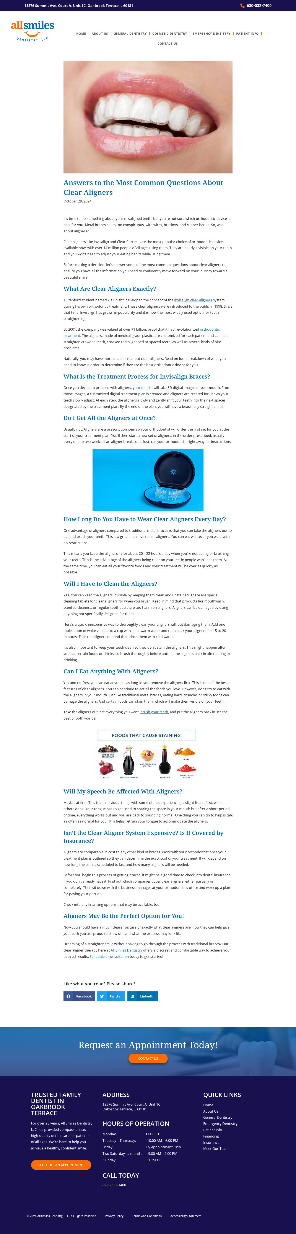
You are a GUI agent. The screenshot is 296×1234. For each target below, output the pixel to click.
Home (81, 33)
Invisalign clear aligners (193, 300)
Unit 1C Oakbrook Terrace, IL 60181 (140, 1107)
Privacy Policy (114, 1216)
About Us (100, 33)
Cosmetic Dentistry (169, 33)
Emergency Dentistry (212, 33)
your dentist (143, 387)
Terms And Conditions (147, 1216)
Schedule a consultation (109, 956)
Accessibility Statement (186, 1216)
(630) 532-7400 (114, 1185)
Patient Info (247, 33)
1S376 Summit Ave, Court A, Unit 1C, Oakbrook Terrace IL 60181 (78, 5)
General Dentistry (130, 33)
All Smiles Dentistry (126, 950)
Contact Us (168, 43)
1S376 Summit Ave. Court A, (125, 1104)
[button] (79, 996)
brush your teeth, (154, 712)
